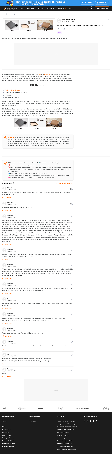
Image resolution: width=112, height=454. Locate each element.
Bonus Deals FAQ (7, 429)
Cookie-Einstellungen (8, 446)
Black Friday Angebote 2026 (64, 440)
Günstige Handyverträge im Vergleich (67, 424)
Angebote (10, 14)
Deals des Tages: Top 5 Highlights (66, 421)
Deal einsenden (102, 8)
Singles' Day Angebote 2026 (64, 443)
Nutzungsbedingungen (8, 438)
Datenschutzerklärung (8, 440)
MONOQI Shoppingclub (12, 90)
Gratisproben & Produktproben (65, 429)
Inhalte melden (6, 435)
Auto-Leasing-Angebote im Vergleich (67, 426)
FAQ (3, 426)
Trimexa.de (32, 421)
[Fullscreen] (38, 123)
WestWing (47, 74)
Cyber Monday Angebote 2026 (65, 446)
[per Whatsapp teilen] (87, 421)
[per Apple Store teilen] (90, 421)
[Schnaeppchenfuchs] (10, 8)
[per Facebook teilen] (84, 421)
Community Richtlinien (8, 443)
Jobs (3, 424)
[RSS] (96, 421)
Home (3, 14)
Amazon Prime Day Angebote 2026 (66, 449)
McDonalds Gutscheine (63, 432)
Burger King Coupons (63, 435)
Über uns (4, 421)
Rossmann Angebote (62, 438)
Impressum (5, 432)
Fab (39, 74)
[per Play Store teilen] (93, 421)
